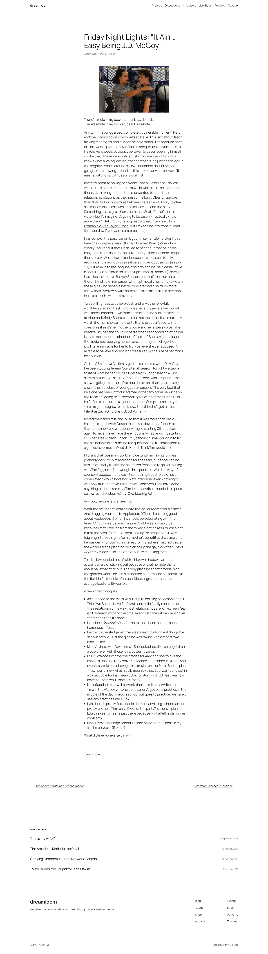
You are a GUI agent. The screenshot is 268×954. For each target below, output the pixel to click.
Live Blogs (205, 5)
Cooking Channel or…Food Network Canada (63, 859)
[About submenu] (237, 5)
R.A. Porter (99, 53)
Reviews (219, 5)
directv (89, 754)
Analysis (157, 5)
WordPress (233, 944)
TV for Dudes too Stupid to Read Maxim (60, 869)
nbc (99, 754)
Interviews (189, 5)
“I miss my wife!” (42, 839)
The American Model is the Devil (54, 849)
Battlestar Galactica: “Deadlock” (213, 786)
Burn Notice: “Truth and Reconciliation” (59, 786)
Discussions (172, 5)
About (232, 5)
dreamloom (39, 5)
